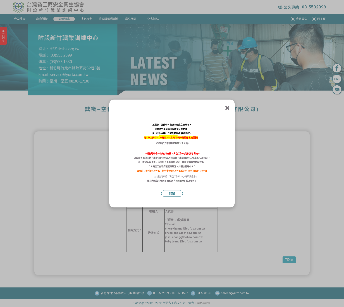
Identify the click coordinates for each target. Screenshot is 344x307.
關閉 (172, 193)
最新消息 (179, 143)
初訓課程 (179, 181)
